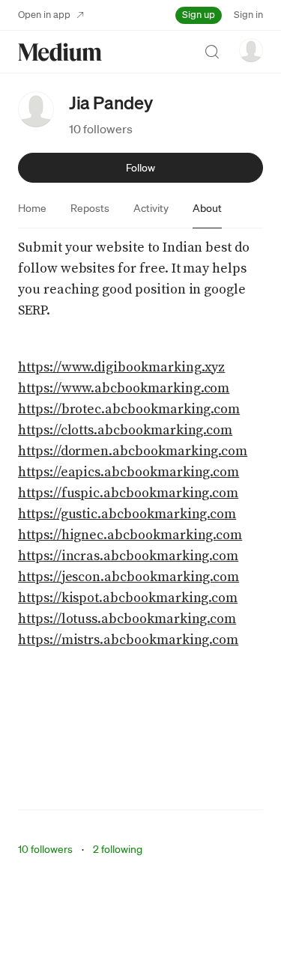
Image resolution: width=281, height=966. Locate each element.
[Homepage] (60, 52)
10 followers (101, 128)
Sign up (198, 14)
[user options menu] (251, 50)
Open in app (44, 14)
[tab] (32, 208)
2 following (117, 849)
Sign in (248, 14)
